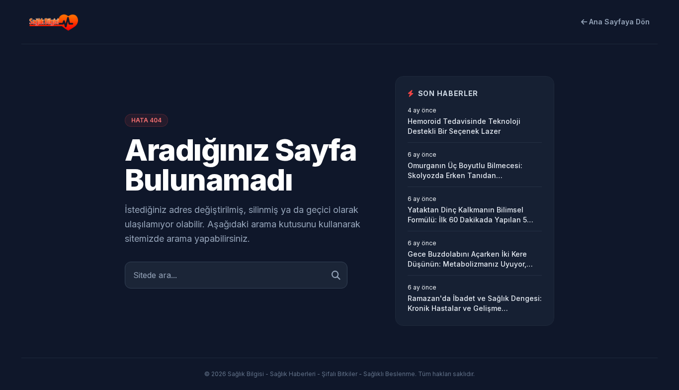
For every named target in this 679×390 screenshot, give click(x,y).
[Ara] (336, 275)
